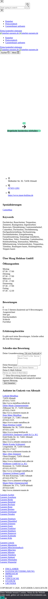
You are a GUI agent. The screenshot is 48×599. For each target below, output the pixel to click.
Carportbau (7, 210)
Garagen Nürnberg (8, 555)
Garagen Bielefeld (7, 502)
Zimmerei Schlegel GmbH (14, 473)
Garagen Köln (6, 538)
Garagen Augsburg (8, 497)
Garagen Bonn (6, 507)
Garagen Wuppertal (8, 562)
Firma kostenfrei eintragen (11, 47)
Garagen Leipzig (7, 543)
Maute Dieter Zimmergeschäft (15, 483)
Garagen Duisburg (8, 519)
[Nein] (6, 598)
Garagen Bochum (7, 504)
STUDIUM (10, 581)
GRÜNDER (10, 583)
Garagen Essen (6, 526)
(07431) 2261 (13, 188)
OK (2, 598)
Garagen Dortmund (8, 512)
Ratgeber (9, 38)
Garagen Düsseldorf (8, 521)
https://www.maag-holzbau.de (20, 195)
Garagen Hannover (8, 533)
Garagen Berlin (6, 500)
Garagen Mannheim (8, 545)
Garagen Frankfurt (8, 528)
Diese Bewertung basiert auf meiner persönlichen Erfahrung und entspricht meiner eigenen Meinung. (22, 378)
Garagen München (8, 550)
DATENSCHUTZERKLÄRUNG (20, 571)
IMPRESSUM (11, 574)
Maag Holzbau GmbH (12, 425)
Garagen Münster (7, 552)
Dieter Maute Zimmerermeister (16, 405)
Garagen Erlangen (7, 523)
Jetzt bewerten (9, 383)
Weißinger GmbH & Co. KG (15, 463)
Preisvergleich (11, 40)
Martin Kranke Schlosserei (14, 444)
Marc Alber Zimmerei (12, 454)
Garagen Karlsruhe (8, 536)
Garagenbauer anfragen (15, 42)
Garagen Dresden (7, 514)
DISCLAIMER (12, 569)
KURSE (9, 576)
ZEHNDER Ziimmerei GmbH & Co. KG (20, 434)
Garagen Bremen (7, 509)
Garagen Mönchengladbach (11, 547)
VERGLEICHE (12, 578)
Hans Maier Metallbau (12, 415)
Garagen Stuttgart (7, 557)
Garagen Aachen (7, 495)
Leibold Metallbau (10, 396)
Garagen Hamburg (8, 531)
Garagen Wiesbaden (8, 560)
